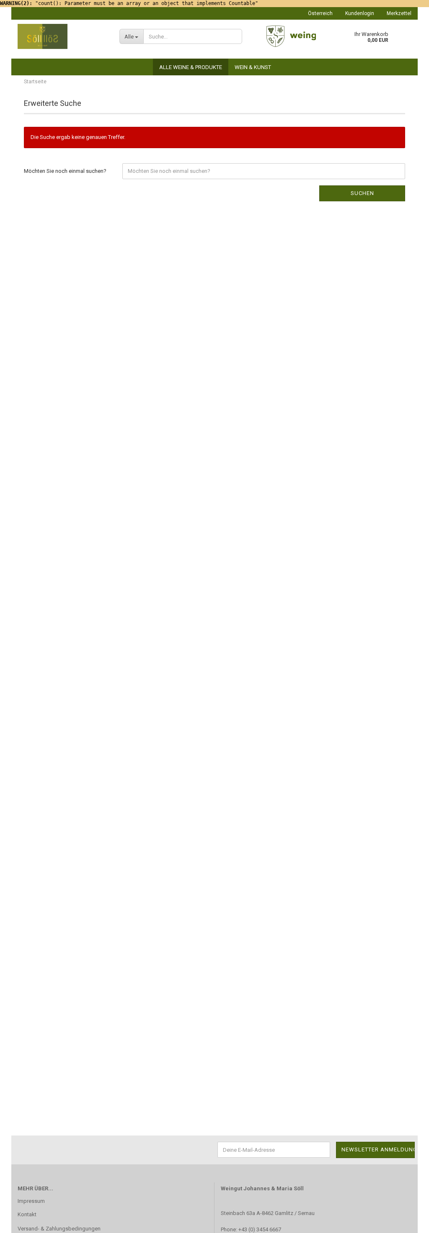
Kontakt (27, 1214)
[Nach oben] (406, 1220)
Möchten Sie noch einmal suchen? (65, 171)
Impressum (31, 1201)
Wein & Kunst (253, 67)
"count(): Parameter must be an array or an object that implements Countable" (129, 3)
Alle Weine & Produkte (190, 67)
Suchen (362, 193)
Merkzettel (399, 13)
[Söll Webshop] (62, 36)
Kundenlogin (359, 13)
